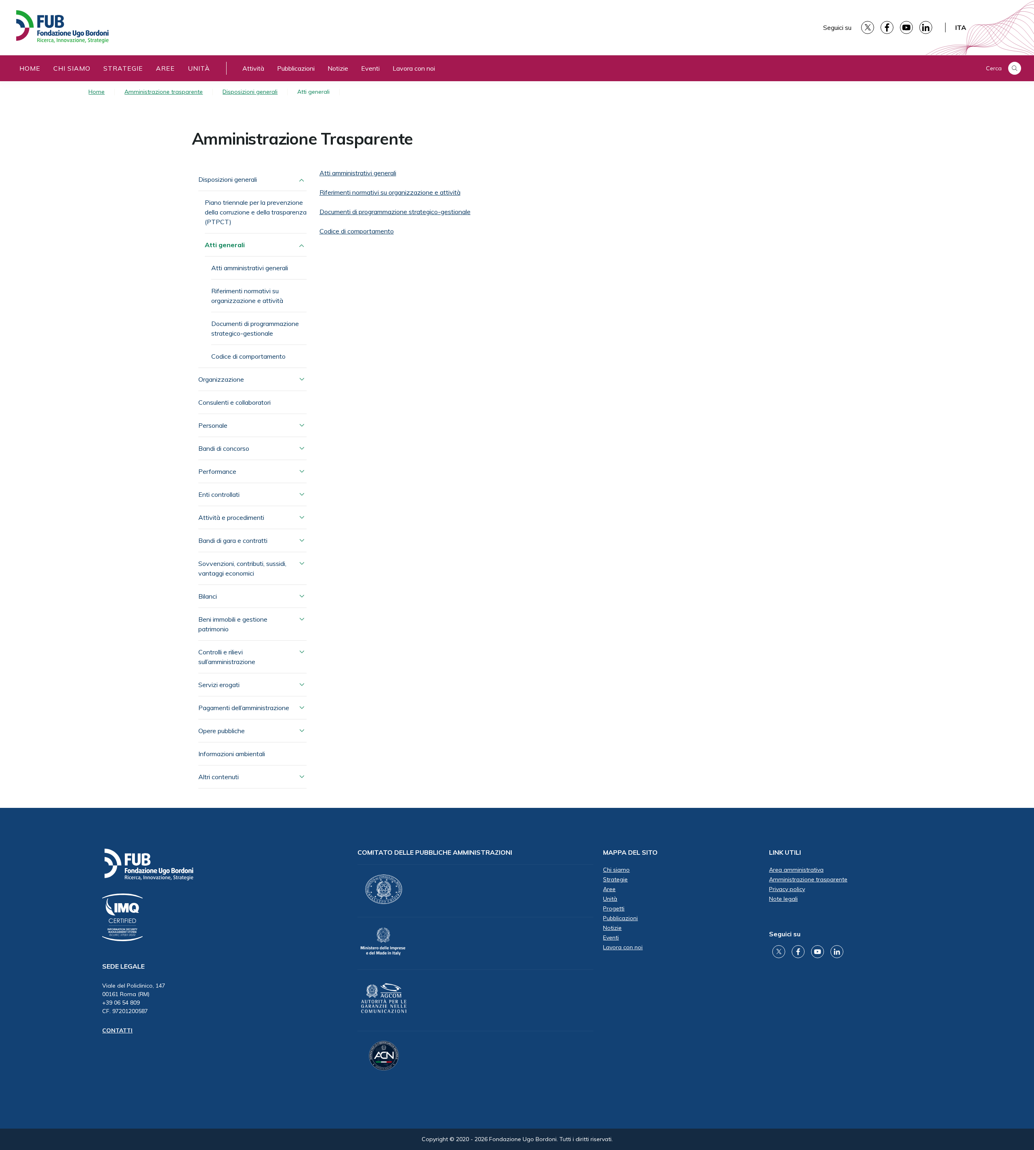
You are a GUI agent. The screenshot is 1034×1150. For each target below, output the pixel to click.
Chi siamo (71, 68)
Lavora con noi (414, 68)
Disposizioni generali (250, 91)
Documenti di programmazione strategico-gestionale (255, 328)
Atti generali (225, 245)
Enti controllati (219, 494)
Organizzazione (221, 379)
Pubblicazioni (296, 68)
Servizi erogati (219, 685)
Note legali (783, 898)
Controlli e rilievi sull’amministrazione (226, 657)
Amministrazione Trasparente (302, 138)
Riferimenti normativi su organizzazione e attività (247, 296)
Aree (165, 68)
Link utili (785, 852)
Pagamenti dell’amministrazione (243, 708)
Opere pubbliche (221, 731)
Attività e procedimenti (231, 517)
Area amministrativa (796, 869)
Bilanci (207, 596)
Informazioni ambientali (231, 754)
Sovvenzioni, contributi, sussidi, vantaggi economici (242, 568)
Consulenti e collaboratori (234, 402)
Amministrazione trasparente (163, 91)
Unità (199, 68)
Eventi (370, 68)
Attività (253, 68)
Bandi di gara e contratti (232, 540)
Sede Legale (123, 966)
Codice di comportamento (248, 356)
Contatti (117, 1030)
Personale (212, 425)
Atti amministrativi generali (249, 268)
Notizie (338, 68)
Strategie (123, 68)
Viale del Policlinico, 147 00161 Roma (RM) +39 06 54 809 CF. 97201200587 (133, 998)
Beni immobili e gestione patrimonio (232, 624)
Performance (217, 471)
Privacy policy (787, 889)
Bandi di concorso (223, 448)
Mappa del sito (630, 852)
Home (29, 68)
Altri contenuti (218, 777)
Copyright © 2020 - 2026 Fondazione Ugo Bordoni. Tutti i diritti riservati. (517, 1139)
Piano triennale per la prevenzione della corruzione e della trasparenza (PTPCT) (256, 212)
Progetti (613, 908)
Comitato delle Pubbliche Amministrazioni (434, 852)
